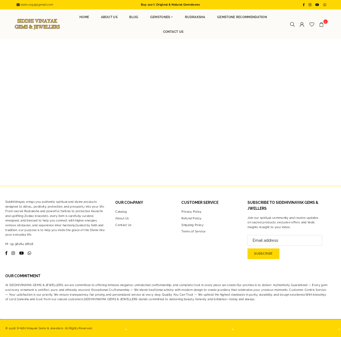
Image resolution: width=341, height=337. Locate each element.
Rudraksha (195, 17)
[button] (321, 24)
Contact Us (173, 32)
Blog (133, 17)
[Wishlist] (312, 24)
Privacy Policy (191, 211)
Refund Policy (191, 218)
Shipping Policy (192, 225)
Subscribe (263, 253)
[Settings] (302, 24)
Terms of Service (193, 231)
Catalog (121, 211)
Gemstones (160, 17)
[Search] (292, 24)
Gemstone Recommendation (242, 17)
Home (84, 17)
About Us (109, 17)
